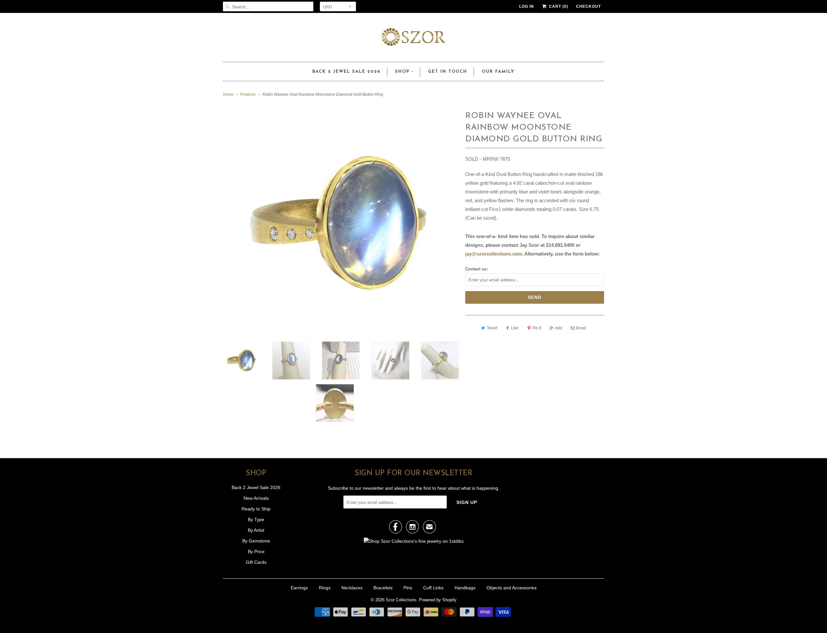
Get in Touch (447, 72)
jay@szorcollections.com (493, 253)
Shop (402, 72)
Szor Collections (401, 599)
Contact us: (476, 269)
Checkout (588, 6)
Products (248, 94)
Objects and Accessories (512, 587)
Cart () (558, 6)
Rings (324, 587)
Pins (407, 587)
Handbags (465, 587)
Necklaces (351, 587)
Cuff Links (433, 587)
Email (581, 328)
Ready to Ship (256, 508)
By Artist (256, 530)
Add (558, 328)
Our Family (498, 72)
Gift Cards (256, 562)
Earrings (299, 587)
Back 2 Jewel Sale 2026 (346, 72)
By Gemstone (256, 540)
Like (514, 328)
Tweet (492, 328)
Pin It (536, 328)
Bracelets (383, 587)
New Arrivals (256, 498)
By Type (256, 519)
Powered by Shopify (437, 599)
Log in (526, 6)
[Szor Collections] (413, 39)
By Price (256, 551)
